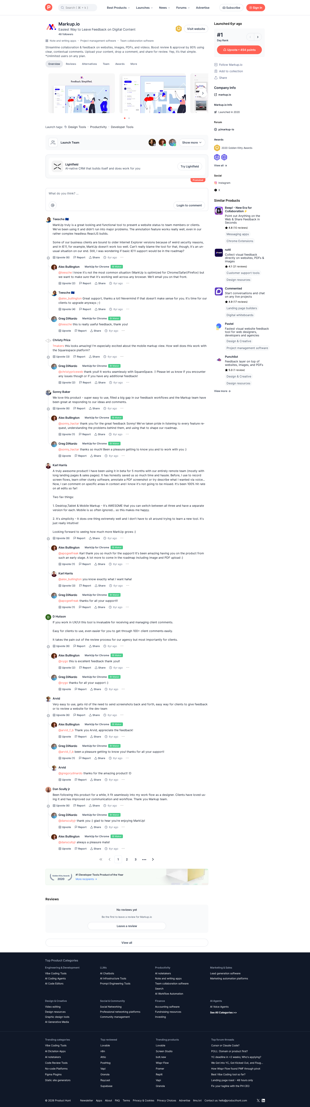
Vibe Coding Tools (55, 973)
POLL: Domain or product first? (229, 1051)
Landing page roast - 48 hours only (232, 1080)
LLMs (103, 967)
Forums (181, 7)
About (108, 1100)
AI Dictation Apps (55, 1051)
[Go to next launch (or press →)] (258, 37)
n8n (102, 1051)
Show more (190, 142)
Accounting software (167, 1006)
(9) (63, 538)
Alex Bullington (69, 266)
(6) (63, 257)
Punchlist (231, 356)
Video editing (53, 1006)
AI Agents (216, 1000)
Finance (160, 1000)
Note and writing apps (63, 40)
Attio (103, 1056)
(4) (68, 309)
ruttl (228, 249)
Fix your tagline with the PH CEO (230, 1085)
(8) (63, 646)
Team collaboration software (137, 40)
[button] (134, 64)
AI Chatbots (107, 973)
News (163, 7)
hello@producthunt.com (233, 1100)
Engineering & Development (62, 967)
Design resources (238, 280)
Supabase (106, 1085)
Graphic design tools (57, 1016)
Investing (160, 1016)
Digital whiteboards (240, 315)
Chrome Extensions (240, 241)
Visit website (196, 29)
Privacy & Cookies (143, 1100)
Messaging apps (238, 234)
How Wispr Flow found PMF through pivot (235, 1068)
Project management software (98, 40)
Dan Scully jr (61, 789)
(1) (68, 434)
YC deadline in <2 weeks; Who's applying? (236, 1056)
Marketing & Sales (221, 967)
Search (159, 988)
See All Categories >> (223, 1012)
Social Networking (111, 1006)
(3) (63, 356)
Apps (99, 1100)
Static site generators (57, 1080)
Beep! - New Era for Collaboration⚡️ (238, 209)
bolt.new (161, 1056)
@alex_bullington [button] (70, 298)
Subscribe (233, 7)
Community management (115, 1016)
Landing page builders (242, 308)
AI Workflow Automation (169, 993)
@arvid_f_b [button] (66, 730)
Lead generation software (225, 973)
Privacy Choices (166, 1100)
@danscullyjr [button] (67, 820)
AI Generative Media (57, 1021)
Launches (143, 7)
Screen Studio (164, 1051)
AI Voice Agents (219, 1006)
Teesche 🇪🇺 (61, 219)
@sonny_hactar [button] (68, 423)
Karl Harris (60, 465)
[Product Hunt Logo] (48, 7)
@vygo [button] (63, 661)
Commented (233, 288)
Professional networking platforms (120, 1011)
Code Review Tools (56, 1062)
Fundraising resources (168, 1011)
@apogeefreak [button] (68, 553)
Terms (126, 1100)
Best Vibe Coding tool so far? (228, 1074)
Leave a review (127, 926)
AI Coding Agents (55, 978)
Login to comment (189, 205)
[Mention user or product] (53, 205)
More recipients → (86, 879)
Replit (159, 1074)
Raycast (105, 1080)
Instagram (224, 182)
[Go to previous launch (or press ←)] (250, 37)
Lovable (105, 1045)
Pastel (229, 323)
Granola (104, 1074)
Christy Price (61, 340)
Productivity (98, 127)
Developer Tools (122, 127)
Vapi (103, 1068)
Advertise (202, 7)
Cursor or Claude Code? (225, 1045)
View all (126, 942)
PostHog (105, 1062)
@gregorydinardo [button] (70, 773)
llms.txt (197, 1100)
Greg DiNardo (67, 318)
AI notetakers (163, 973)
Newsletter (86, 1100)
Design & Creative (239, 341)
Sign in (257, 7)
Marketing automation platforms (229, 978)
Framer (160, 1068)
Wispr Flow (162, 1062)
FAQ (117, 1100)
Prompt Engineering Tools (115, 983)
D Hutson (59, 616)
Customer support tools (243, 273)
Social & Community (112, 1000)
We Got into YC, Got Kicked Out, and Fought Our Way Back (237, 1063)
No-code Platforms (56, 1068)
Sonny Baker (61, 392)
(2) (68, 283)
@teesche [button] (65, 272)
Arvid (56, 698)
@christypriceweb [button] (70, 371)
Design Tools (77, 127)
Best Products (117, 7)
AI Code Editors (54, 983)
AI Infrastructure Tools (113, 978)
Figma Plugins (53, 1074)
